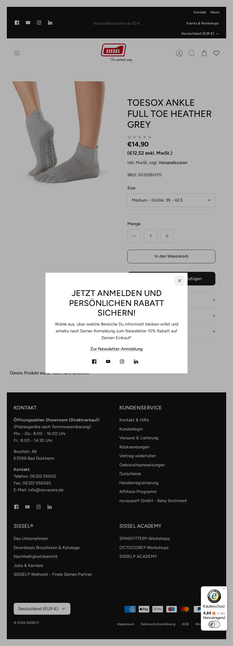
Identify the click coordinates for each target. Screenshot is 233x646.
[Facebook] (94, 362)
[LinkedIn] (136, 362)
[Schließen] (179, 281)
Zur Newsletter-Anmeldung (116, 348)
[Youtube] (108, 362)
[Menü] (223, 589)
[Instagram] (122, 362)
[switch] (214, 624)
